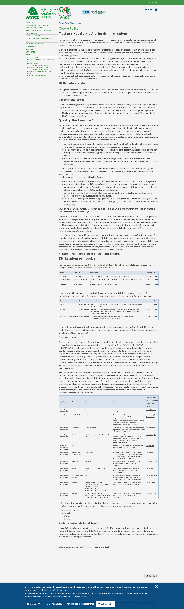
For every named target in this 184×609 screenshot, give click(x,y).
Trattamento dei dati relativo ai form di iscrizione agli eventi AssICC (41, 71)
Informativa (33, 604)
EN (156, 16)
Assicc (61, 23)
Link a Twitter (150, 483)
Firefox (67, 519)
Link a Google (151, 435)
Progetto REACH (33, 36)
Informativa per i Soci (36, 75)
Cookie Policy (76, 23)
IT (153, 16)
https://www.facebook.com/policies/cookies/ (124, 238)
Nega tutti (156, 586)
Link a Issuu (150, 446)
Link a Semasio (151, 453)
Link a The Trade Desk (152, 476)
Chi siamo (30, 22)
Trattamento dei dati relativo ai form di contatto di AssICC (41, 66)
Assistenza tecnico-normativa (39, 30)
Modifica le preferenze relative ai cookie (41, 60)
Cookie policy (59, 590)
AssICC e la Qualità (34, 28)
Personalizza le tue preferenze (80, 603)
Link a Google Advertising (151, 416)
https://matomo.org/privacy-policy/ (75, 231)
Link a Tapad (150, 469)
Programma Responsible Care (38, 38)
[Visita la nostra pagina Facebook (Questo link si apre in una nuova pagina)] (153, 3)
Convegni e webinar (34, 44)
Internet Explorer (72, 510)
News (28, 55)
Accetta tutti (105, 604)
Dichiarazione (54, 604)
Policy (67, 23)
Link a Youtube (151, 493)
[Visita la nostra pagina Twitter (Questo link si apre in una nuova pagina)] (149, 3)
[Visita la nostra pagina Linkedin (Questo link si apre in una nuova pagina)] (156, 3)
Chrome (68, 516)
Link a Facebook (151, 428)
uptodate (30, 52)
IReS (27, 41)
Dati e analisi (31, 33)
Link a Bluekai (151, 410)
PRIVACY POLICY (33, 63)
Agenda (29, 49)
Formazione (31, 46)
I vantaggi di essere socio (37, 25)
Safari (67, 513)
